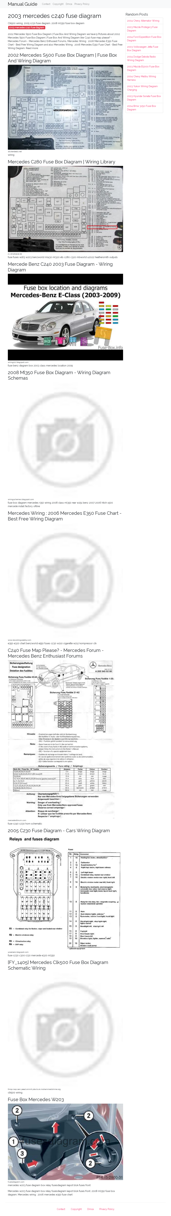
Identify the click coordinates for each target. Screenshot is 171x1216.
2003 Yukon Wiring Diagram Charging (142, 88)
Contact (46, 4)
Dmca (69, 4)
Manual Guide (22, 4)
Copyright (58, 4)
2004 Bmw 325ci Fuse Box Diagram (141, 108)
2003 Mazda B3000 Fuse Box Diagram (143, 68)
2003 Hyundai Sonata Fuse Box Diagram (144, 98)
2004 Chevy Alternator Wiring (143, 20)
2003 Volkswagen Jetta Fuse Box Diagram (142, 48)
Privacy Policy (82, 4)
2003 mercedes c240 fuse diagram (26, 27)
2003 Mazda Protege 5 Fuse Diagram (142, 29)
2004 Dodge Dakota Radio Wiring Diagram (141, 58)
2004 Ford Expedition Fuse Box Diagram (144, 39)
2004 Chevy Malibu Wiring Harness (141, 78)
